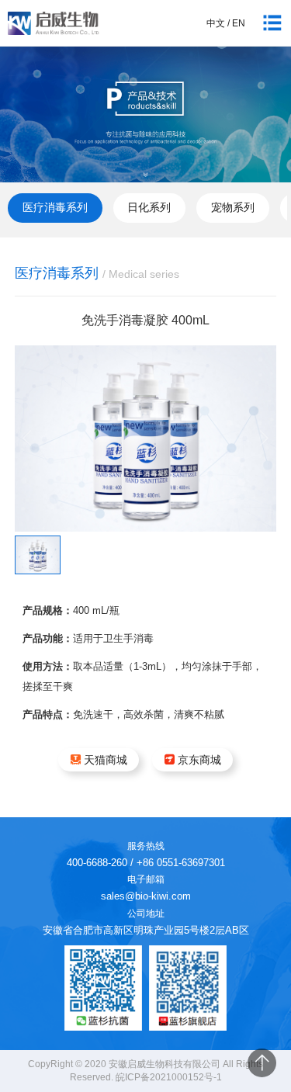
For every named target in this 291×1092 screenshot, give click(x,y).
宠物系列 (233, 207)
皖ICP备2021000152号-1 (169, 1077)
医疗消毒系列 (55, 207)
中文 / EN (225, 23)
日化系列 (149, 207)
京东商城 (199, 760)
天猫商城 (105, 760)
